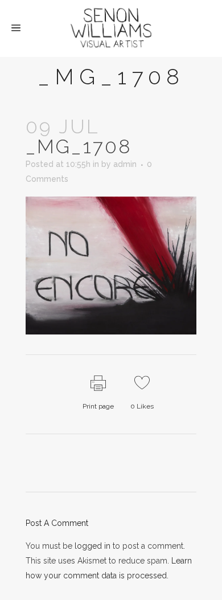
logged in (92, 545)
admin (125, 164)
